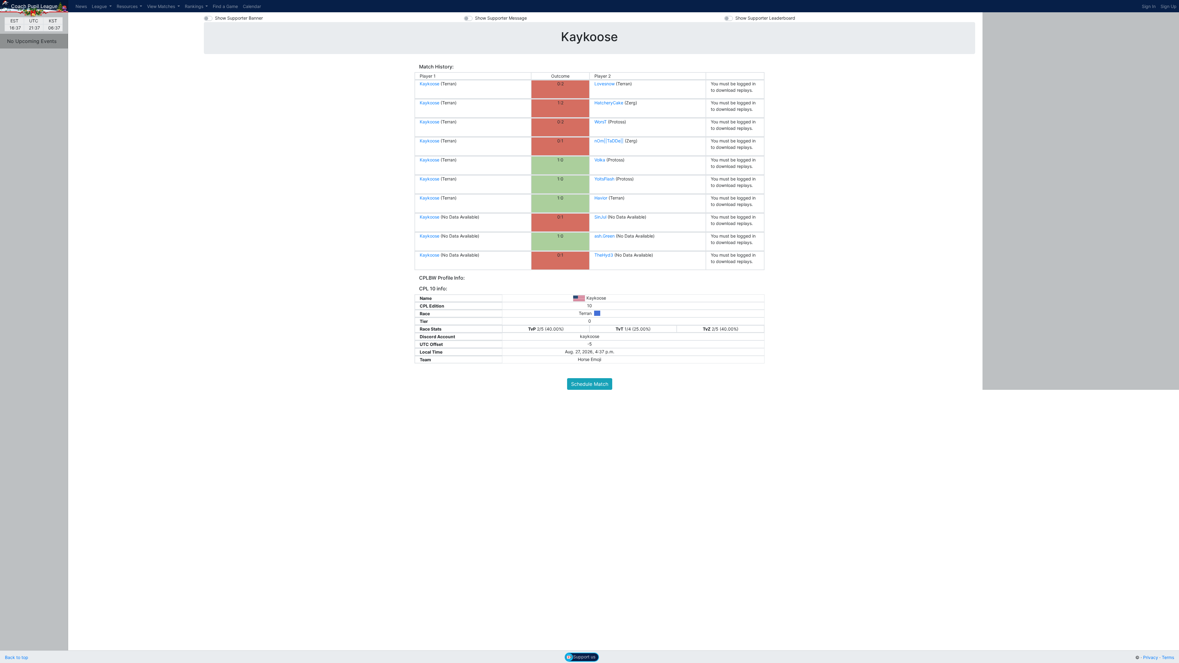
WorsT (600, 121)
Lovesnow (604, 83)
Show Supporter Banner (239, 18)
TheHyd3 (603, 255)
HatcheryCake (608, 102)
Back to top (16, 657)
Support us (584, 656)
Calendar (252, 6)
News (81, 6)
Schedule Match (589, 384)
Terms (1168, 657)
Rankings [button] (194, 6)
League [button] (100, 6)
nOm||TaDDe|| (609, 140)
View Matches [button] (161, 6)
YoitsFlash (604, 178)
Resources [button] (128, 6)
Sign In (1149, 6)
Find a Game (225, 6)
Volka (599, 159)
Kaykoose (429, 83)
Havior (600, 197)
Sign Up (1169, 6)
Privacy (1150, 657)
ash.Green (604, 235)
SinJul (600, 216)
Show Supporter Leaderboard (765, 18)
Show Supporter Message (501, 18)
